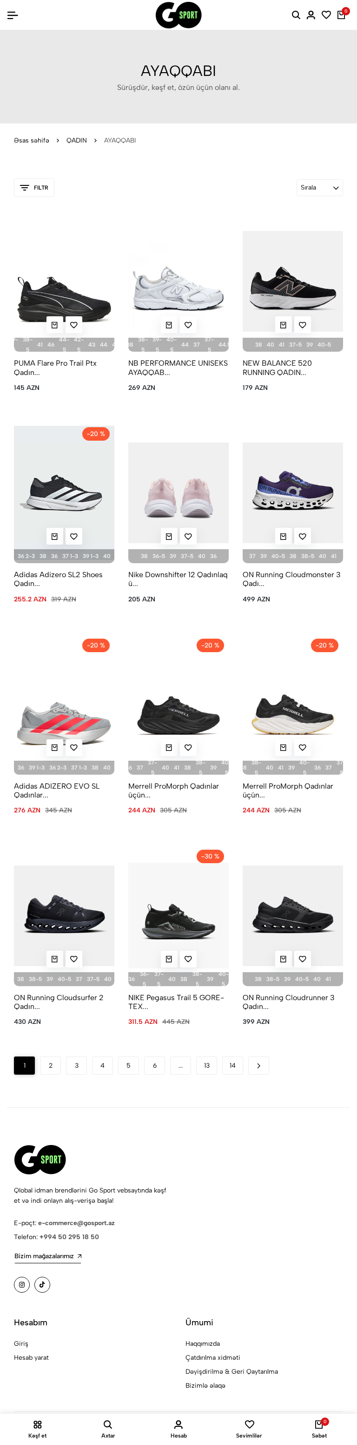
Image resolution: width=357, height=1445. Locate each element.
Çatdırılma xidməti (212, 1358)
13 (207, 1066)
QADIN (76, 140)
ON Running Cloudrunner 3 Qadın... (289, 1002)
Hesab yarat (31, 1358)
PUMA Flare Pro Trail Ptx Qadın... (55, 367)
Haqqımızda (202, 1344)
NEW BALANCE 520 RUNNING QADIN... (277, 367)
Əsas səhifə (31, 140)
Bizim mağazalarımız (44, 1256)
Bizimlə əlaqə (205, 1386)
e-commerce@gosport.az (76, 1223)
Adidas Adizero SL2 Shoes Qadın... (58, 579)
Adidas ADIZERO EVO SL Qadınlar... (56, 790)
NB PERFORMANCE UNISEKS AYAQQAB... (178, 367)
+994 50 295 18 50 (69, 1237)
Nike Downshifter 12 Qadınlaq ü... (178, 579)
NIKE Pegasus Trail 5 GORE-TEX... (176, 1002)
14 (233, 1066)
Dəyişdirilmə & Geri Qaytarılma (231, 1372)
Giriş (21, 1344)
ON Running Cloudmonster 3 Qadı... (292, 579)
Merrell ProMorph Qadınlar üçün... (173, 790)
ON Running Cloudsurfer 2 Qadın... (59, 1002)
